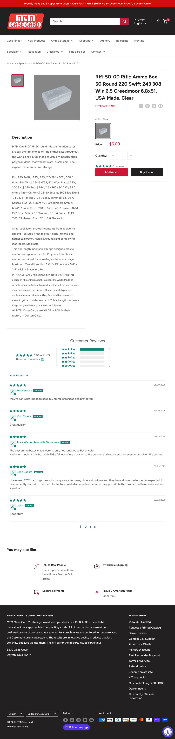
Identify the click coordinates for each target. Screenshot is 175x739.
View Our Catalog (140, 622)
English (12, 713)
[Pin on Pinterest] (147, 105)
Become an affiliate (141, 672)
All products (23, 63)
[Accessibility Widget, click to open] (167, 731)
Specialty (13, 51)
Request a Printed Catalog (145, 627)
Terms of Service (139, 660)
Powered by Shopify (18, 726)
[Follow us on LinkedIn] (91, 720)
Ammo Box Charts (140, 644)
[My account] (158, 21)
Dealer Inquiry (137, 688)
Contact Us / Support (142, 638)
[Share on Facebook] (141, 105)
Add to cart (111, 172)
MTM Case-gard (105, 106)
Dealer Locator (138, 633)
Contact (96, 51)
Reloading (122, 40)
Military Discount (139, 649)
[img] (18, 385)
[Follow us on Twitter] (72, 720)
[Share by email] (160, 105)
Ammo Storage (60, 40)
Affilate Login (137, 677)
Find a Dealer (77, 51)
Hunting (139, 40)
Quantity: (101, 155)
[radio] (103, 131)
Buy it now (146, 172)
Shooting (84, 40)
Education (34, 51)
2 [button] (86, 527)
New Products (36, 40)
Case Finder (14, 40)
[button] (103, 166)
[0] (165, 21)
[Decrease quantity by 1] (113, 155)
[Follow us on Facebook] (65, 720)
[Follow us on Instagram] (78, 720)
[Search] (124, 21)
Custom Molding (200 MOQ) (146, 683)
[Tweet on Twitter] (154, 105)
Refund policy (137, 666)
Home (10, 63)
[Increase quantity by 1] (131, 155)
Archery (105, 40)
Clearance (53, 51)
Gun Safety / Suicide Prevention (141, 695)
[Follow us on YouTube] (85, 720)
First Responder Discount (144, 655)
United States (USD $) (39, 713)
